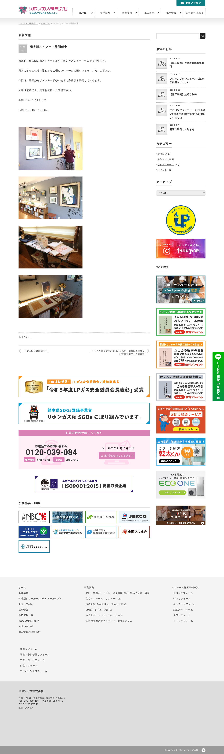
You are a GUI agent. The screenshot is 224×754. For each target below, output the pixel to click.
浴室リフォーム (182, 615)
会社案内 (105, 12)
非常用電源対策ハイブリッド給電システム (109, 620)
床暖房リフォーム (183, 593)
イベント (26, 336)
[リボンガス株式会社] (43, 10)
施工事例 (149, 12)
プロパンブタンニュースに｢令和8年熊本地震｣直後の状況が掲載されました (187, 114)
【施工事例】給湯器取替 (183, 94)
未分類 (161, 154)
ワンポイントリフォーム (33, 671)
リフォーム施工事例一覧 (185, 587)
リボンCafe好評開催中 (35, 351)
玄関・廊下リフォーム (32, 660)
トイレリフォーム (183, 620)
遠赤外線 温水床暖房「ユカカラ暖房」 (107, 604)
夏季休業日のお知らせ (182, 129)
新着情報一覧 (26, 615)
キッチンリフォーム (184, 604)
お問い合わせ (26, 626)
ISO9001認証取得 (29, 620)
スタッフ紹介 (26, 604)
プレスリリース (166, 164)
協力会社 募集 (193, 12)
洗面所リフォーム (183, 609)
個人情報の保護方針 (30, 631)
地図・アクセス (26, 708)
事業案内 (127, 12)
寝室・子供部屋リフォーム (35, 654)
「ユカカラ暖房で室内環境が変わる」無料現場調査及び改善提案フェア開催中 (117, 352)
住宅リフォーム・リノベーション (104, 598)
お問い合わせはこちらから (116, 455)
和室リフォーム (28, 648)
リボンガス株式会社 (188, 750)
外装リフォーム (28, 665)
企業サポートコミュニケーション (104, 615)
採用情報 (171, 12)
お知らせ (162, 159)
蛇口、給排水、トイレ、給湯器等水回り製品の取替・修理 (118, 593)
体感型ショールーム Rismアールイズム (40, 598)
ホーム (22, 587)
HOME (83, 12)
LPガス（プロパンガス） (99, 609)
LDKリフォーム (182, 598)
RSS (203, 750)
